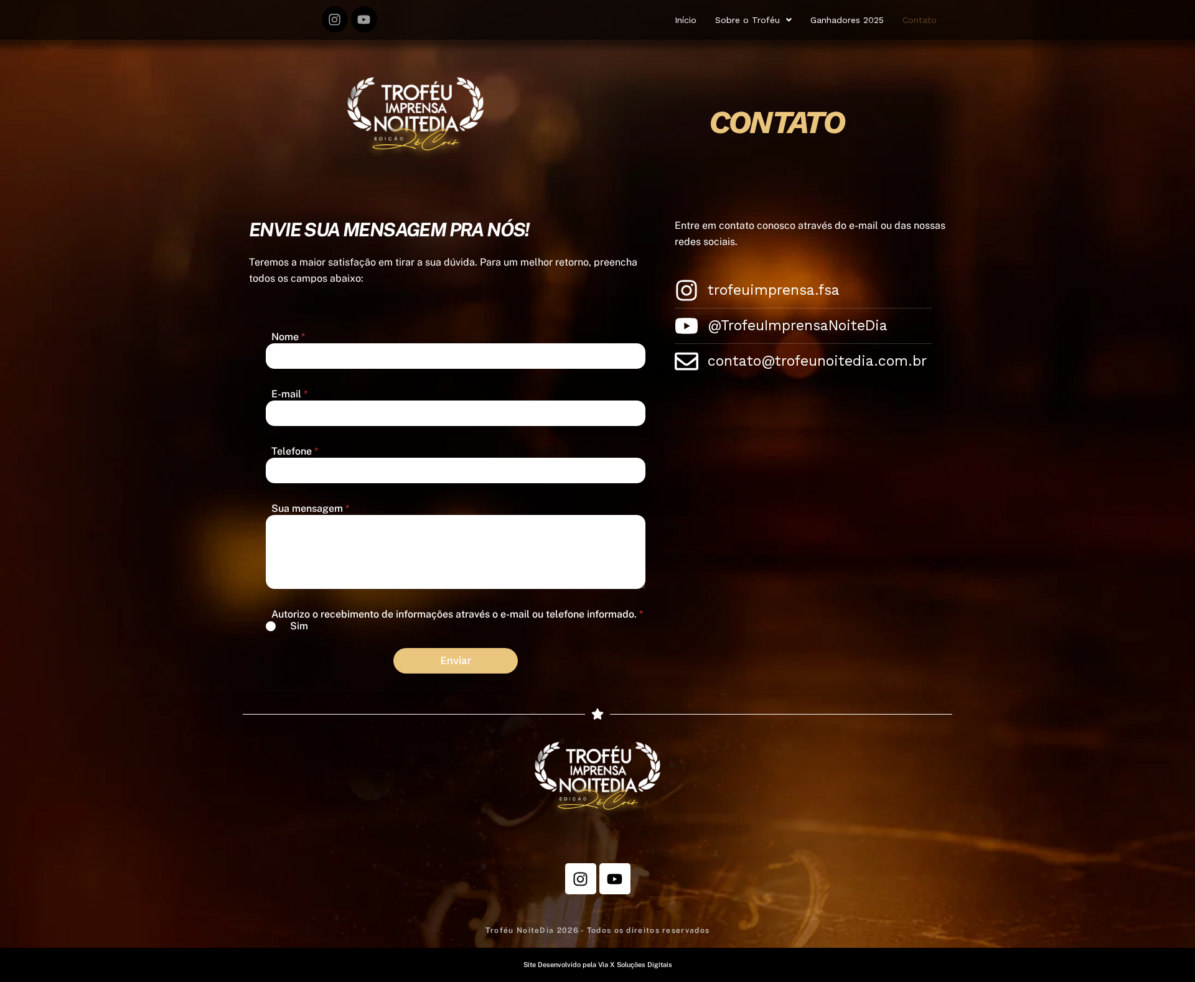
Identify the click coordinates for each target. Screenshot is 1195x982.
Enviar (456, 660)
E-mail (289, 394)
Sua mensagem (310, 508)
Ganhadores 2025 (847, 20)
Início (685, 20)
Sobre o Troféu (747, 20)
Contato (919, 20)
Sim (299, 626)
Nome (288, 337)
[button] (753, 20)
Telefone (294, 451)
